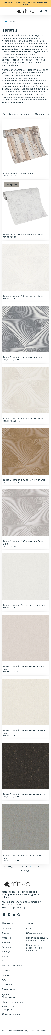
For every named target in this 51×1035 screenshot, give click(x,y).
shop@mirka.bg (17, 907)
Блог (28, 928)
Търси (29, 923)
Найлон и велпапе (12, 965)
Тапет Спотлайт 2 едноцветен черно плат (25, 794)
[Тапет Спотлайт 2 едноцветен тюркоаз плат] (25, 827)
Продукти (7, 923)
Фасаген (6, 937)
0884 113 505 (14, 904)
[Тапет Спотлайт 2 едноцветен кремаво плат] (25, 702)
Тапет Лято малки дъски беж (18, 173)
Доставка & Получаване (8, 995)
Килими (6, 970)
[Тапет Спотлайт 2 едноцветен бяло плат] (25, 576)
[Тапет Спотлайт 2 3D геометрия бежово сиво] (25, 513)
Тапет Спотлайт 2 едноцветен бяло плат (25, 605)
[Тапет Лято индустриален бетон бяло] (25, 206)
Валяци (6, 951)
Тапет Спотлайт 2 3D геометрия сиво (23, 357)
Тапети (12, 22)
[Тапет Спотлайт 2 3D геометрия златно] (25, 451)
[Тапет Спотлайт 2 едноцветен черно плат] (25, 766)
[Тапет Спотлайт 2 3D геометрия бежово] (25, 390)
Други (5, 979)
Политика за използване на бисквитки (34, 948)
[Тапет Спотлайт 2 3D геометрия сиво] (25, 329)
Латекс (6, 933)
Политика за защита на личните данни (37, 939)
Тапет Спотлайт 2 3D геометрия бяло (23, 296)
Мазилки (6, 928)
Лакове (6, 942)
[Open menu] (4, 11)
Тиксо (5, 961)
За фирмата (9, 989)
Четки (5, 956)
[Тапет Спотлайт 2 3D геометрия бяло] (25, 267)
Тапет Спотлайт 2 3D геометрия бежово (24, 418)
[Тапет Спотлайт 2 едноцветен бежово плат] (25, 638)
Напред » (25, 870)
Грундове (7, 947)
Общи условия (34, 933)
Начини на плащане (13, 1002)
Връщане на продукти (8, 1008)
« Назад (8, 866)
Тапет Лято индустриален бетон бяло (23, 234)
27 (45, 866)
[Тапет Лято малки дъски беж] (25, 145)
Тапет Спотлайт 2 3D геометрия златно (24, 480)
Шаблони (7, 984)
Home (4, 22)
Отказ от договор (11, 1014)
